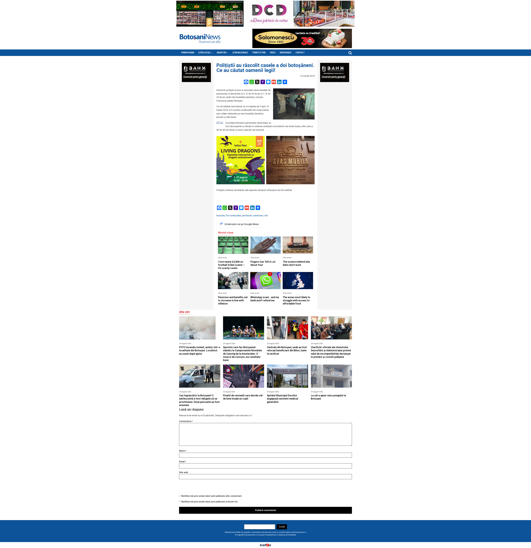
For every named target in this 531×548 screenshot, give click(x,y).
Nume (183, 451)
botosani (220, 215)
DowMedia (292, 535)
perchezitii (247, 215)
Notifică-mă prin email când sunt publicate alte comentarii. (211, 496)
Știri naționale (240, 52)
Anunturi (221, 52)
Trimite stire (259, 52)
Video (273, 52)
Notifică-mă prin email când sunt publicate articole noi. (209, 501)
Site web (183, 472)
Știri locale (204, 52)
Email (182, 461)
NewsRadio (285, 52)
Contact (300, 52)
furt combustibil (233, 215)
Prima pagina (187, 52)
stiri (266, 215)
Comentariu (186, 421)
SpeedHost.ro (272, 535)
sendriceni (258, 215)
